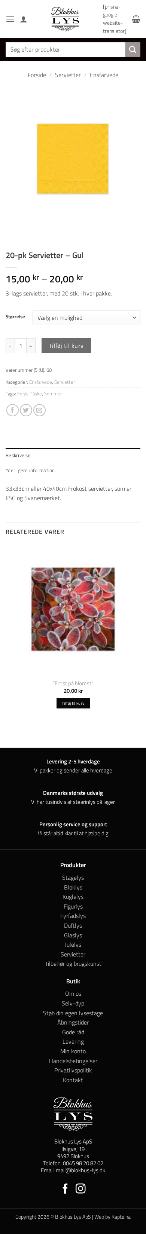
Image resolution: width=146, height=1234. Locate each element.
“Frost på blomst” (73, 683)
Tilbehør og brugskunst (73, 963)
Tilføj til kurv (66, 345)
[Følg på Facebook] (65, 1189)
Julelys (73, 944)
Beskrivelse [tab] (18, 455)
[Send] (132, 49)
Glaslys (73, 935)
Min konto (73, 1051)
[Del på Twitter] (26, 410)
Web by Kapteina (112, 1217)
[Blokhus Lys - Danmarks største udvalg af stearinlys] (65, 19)
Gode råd (73, 1032)
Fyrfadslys (73, 915)
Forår (22, 393)
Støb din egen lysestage (73, 1012)
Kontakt (73, 1079)
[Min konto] (23, 19)
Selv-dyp (73, 1003)
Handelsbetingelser (73, 1060)
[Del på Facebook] (12, 410)
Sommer (53, 393)
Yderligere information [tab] (30, 470)
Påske (36, 393)
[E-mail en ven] (39, 410)
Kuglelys (73, 896)
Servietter (68, 74)
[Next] (33, 233)
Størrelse (15, 316)
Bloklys (73, 887)
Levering (73, 1041)
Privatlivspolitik (73, 1070)
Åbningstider (73, 1022)
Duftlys (73, 925)
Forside (37, 74)
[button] (10, 19)
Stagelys (73, 877)
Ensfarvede (104, 74)
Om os (73, 993)
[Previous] (13, 233)
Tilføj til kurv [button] (73, 703)
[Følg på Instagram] (81, 1189)
